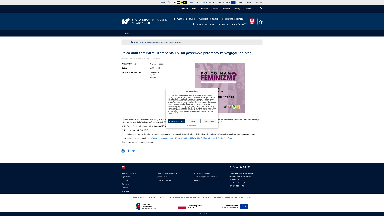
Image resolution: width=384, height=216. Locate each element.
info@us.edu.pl (240, 183)
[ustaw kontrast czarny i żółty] (181, 2)
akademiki (197, 180)
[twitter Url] (237, 167)
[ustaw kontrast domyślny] (168, 2)
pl (257, 2)
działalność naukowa (203, 24)
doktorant (204, 8)
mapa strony (126, 177)
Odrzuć (193, 121)
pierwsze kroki (180, 18)
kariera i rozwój (238, 24)
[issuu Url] (244, 167)
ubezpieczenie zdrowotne (202, 173)
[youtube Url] (241, 167)
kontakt (249, 2)
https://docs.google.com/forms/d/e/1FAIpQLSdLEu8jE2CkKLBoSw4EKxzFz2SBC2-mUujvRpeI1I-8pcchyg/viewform (190, 138)
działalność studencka (233, 18)
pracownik (226, 8)
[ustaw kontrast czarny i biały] (175, 2)
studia (192, 18)
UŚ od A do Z (126, 180)
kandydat (184, 8)
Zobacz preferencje (209, 121)
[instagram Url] (233, 167)
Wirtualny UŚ (126, 191)
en (261, 2)
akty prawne (126, 184)
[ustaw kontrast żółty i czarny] (185, 2)
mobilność (221, 24)
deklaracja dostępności (129, 173)
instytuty (249, 8)
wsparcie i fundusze (208, 18)
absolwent (215, 8)
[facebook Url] (230, 167)
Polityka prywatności (126, 213)
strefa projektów (224, 2)
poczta (241, 2)
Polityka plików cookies (192, 125)
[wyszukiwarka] (261, 8)
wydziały (237, 8)
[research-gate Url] (249, 167)
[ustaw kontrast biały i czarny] (178, 2)
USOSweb (125, 187)
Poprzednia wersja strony (163, 213)
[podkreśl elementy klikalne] (213, 2)
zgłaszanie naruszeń (164, 180)
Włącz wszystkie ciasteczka (176, 121)
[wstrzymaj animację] (210, 2)
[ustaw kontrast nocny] (172, 2)
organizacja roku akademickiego (168, 173)
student (194, 8)
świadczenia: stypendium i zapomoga (205, 177)
